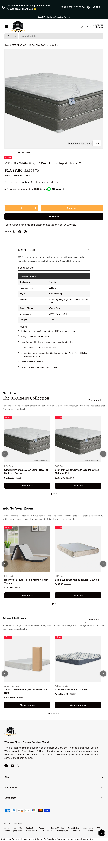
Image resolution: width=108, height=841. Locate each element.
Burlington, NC (62, 831)
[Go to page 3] (56, 493)
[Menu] (6, 26)
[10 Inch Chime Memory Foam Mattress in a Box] (27, 659)
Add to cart (72, 208)
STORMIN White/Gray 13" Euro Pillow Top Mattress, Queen (26, 471)
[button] (89, 26)
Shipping (8, 175)
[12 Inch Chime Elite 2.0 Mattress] (78, 659)
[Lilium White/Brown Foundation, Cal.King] (78, 549)
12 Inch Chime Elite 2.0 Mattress (72, 689)
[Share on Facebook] (19, 231)
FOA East (8, 153)
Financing (43, 828)
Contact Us (30, 828)
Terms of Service (57, 828)
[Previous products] (5, 454)
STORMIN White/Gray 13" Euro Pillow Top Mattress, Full (77, 471)
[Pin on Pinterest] (25, 231)
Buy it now (54, 216)
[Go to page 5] (58, 713)
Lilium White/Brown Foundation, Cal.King (77, 580)
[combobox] (54, 36)
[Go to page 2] (54, 493)
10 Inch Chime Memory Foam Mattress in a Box (26, 691)
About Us (18, 828)
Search (7, 828)
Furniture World (16, 824)
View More (93, 400)
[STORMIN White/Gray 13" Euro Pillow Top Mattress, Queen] (27, 439)
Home (6, 45)
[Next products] (103, 454)
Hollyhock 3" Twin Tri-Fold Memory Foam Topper (26, 581)
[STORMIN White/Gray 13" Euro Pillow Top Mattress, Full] (78, 439)
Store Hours (88, 828)
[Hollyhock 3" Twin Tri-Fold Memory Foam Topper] (27, 549)
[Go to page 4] (56, 713)
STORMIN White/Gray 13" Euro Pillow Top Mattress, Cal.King (35, 45)
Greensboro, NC (32, 831)
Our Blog (89, 831)
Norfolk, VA (77, 831)
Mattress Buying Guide (13, 831)
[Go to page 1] (51, 494)
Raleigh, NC (48, 831)
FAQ (98, 828)
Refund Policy (73, 828)
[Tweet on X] (14, 231)
